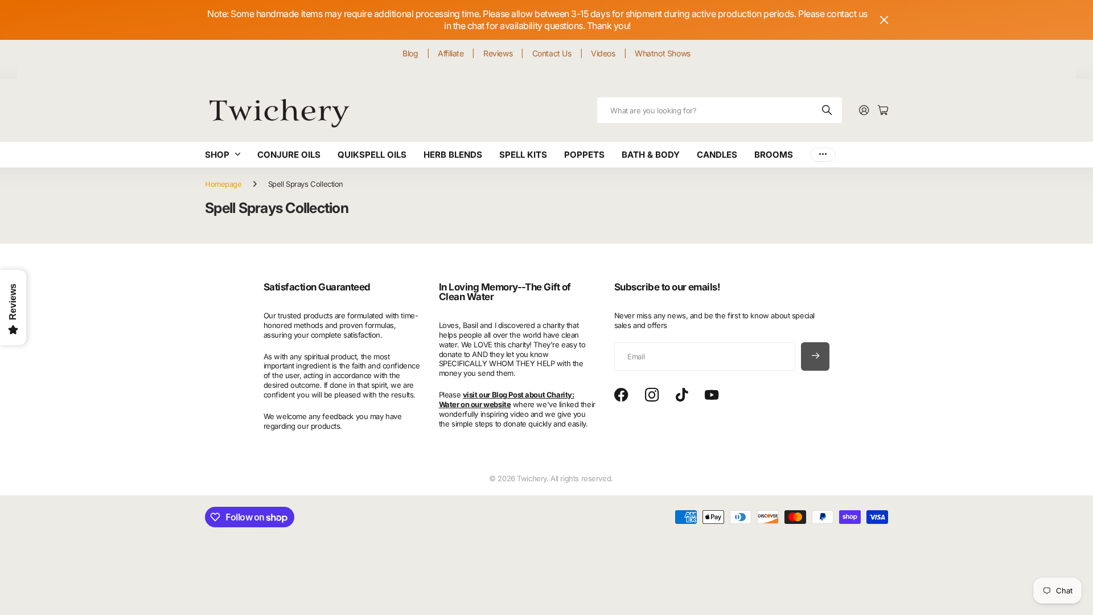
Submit (827, 110)
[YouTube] (711, 395)
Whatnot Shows (663, 53)
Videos (603, 53)
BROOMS (773, 154)
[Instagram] (652, 395)
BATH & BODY (651, 154)
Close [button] (884, 20)
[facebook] (621, 395)
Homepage (223, 183)
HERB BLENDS (453, 154)
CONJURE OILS (288, 154)
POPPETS (584, 154)
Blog (410, 53)
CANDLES (717, 154)
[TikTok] (682, 395)
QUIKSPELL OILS (372, 154)
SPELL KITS (523, 154)
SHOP (217, 154)
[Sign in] (864, 111)
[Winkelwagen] (883, 111)
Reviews (497, 53)
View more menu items (823, 154)
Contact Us (552, 53)
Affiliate (450, 53)
